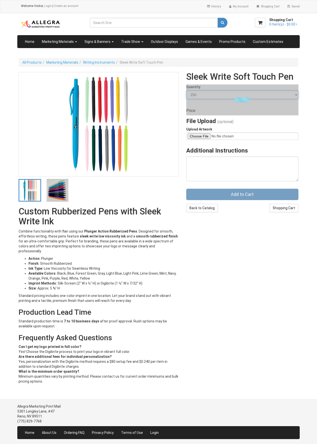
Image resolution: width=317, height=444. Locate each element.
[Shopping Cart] (260, 22)
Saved (295, 6)
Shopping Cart (270, 6)
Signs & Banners (97, 42)
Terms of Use (132, 433)
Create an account (66, 6)
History (216, 6)
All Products (32, 62)
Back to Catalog (202, 208)
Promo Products (232, 42)
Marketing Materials (58, 42)
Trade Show (131, 42)
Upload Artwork (199, 129)
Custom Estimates (268, 42)
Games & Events (198, 42)
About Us (49, 433)
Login (48, 6)
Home (29, 42)
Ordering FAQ (74, 433)
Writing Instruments (99, 62)
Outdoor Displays (164, 42)
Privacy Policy (103, 433)
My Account (240, 6)
